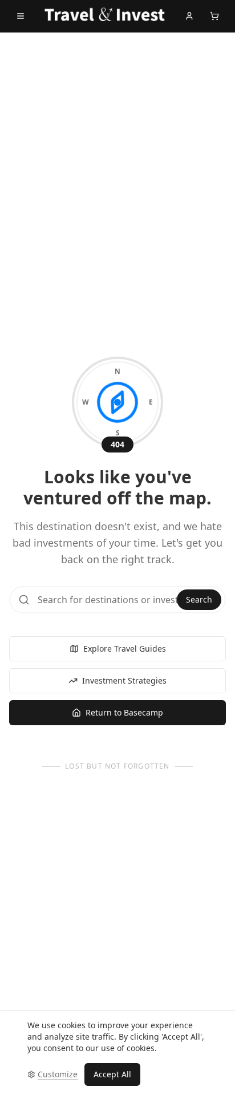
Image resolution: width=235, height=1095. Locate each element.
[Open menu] (20, 16)
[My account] (189, 16)
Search (199, 599)
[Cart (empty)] (214, 16)
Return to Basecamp (124, 712)
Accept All (112, 1074)
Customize (58, 1074)
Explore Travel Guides (124, 648)
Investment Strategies (124, 680)
